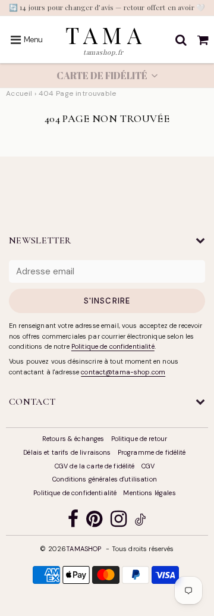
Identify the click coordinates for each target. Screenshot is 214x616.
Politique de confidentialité (113, 346)
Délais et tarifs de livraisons (67, 452)
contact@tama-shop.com (123, 372)
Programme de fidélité (152, 452)
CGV (148, 466)
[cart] (203, 40)
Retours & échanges (73, 438)
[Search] (181, 40)
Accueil (19, 93)
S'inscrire (107, 301)
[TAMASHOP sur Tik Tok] (140, 521)
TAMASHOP (83, 549)
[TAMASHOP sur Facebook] (73, 521)
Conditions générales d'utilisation (104, 479)
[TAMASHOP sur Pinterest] (94, 521)
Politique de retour (139, 438)
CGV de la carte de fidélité (95, 466)
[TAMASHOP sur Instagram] (119, 521)
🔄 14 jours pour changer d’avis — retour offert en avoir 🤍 (107, 7)
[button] (107, 75)
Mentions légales (149, 493)
